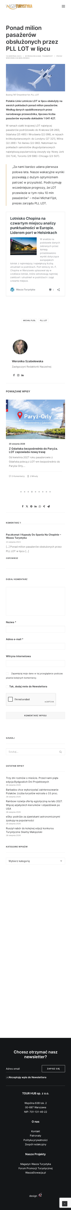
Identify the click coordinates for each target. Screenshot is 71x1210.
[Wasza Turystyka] (19, 6)
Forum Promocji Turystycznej (35, 1168)
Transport (47, 56)
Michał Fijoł (29, 320)
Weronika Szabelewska (17, 58)
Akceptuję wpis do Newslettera (27, 1077)
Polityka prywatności (35, 1140)
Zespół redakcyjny (35, 1144)
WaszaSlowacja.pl (35, 1172)
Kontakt (35, 1131)
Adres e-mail (14, 639)
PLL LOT (43, 320)
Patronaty (35, 1135)
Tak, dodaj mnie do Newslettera (28, 686)
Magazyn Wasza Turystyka (35, 1164)
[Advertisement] (35, 909)
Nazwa (11, 622)
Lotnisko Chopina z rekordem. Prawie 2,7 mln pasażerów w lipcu (34, 450)
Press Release (34, 56)
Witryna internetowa (18, 656)
